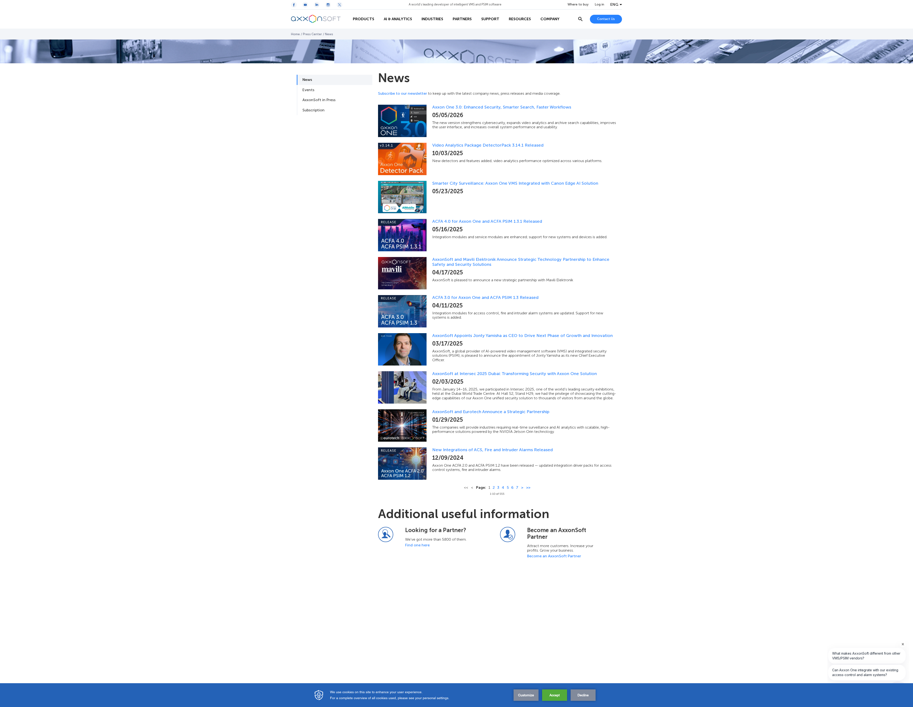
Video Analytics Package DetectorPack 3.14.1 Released (488, 145)
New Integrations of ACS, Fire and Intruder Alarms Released (492, 449)
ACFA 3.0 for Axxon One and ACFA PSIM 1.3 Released (485, 297)
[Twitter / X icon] (339, 5)
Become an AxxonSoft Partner (554, 556)
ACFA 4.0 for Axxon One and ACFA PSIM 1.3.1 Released (487, 221)
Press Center (312, 34)
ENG (614, 4)
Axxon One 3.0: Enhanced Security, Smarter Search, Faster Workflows (501, 107)
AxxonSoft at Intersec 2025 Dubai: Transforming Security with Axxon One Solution (514, 373)
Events (308, 90)
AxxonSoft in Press (318, 100)
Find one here (417, 545)
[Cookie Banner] (456, 695)
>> (528, 487)
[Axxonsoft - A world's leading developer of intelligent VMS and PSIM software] (319, 19)
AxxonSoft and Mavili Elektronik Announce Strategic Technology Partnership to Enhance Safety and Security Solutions (520, 262)
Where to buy (578, 4)
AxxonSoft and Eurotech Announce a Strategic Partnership (490, 411)
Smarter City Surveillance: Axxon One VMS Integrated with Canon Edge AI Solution (515, 183)
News (307, 79)
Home (295, 34)
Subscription (313, 110)
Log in (599, 4)
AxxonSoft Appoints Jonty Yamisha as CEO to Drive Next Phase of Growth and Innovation (522, 335)
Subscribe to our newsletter (402, 93)
